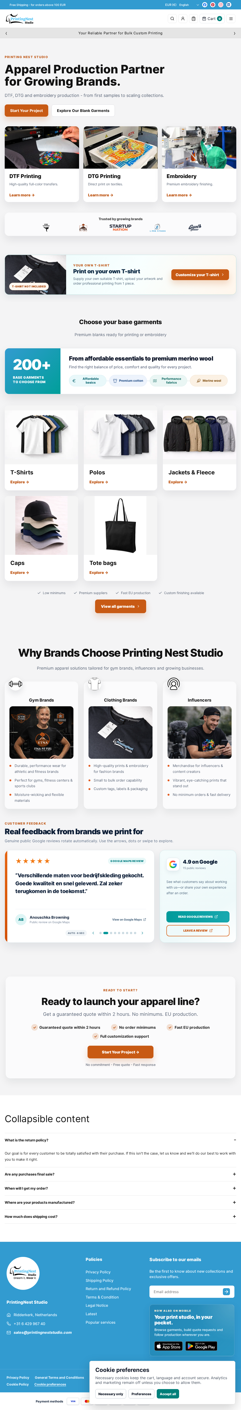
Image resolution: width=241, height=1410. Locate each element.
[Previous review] (93, 933)
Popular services (101, 1322)
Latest (91, 1313)
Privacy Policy (98, 1272)
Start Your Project (26, 110)
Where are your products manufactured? (40, 1202)
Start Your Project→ (120, 1052)
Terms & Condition (102, 1297)
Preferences (141, 1394)
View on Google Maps (127, 919)
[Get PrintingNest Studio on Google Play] (201, 1346)
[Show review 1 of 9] (100, 933)
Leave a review (195, 930)
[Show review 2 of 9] (105, 933)
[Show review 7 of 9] (127, 933)
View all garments (118, 606)
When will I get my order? (26, 1188)
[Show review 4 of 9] (115, 933)
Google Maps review (127, 861)
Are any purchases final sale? (29, 1174)
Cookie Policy (18, 1384)
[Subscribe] (226, 1291)
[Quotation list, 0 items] (193, 18)
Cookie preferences (50, 1384)
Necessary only (110, 1394)
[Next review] (142, 933)
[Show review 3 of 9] (111, 933)
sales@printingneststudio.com (43, 1332)
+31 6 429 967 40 (29, 1323)
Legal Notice (97, 1305)
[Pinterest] (212, 4)
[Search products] (172, 18)
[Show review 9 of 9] (135, 933)
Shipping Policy (99, 1280)
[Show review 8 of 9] (131, 933)
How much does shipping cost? (31, 1216)
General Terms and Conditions (59, 1377)
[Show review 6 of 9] (123, 933)
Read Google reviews (195, 916)
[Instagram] (220, 4)
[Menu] (230, 18)
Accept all (168, 1394)
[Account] (182, 18)
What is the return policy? (26, 1140)
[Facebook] (204, 4)
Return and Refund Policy (108, 1288)
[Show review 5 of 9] (119, 933)
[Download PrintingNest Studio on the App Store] (168, 1346)
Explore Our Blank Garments (83, 110)
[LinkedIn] (228, 4)
